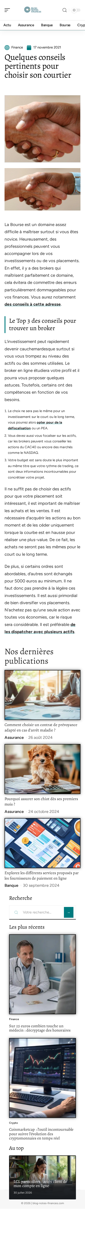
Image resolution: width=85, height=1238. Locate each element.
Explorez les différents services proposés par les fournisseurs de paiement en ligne (42, 875)
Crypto (13, 1122)
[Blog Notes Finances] (32, 10)
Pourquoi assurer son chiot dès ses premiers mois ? (41, 801)
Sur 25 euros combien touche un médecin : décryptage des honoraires (39, 1028)
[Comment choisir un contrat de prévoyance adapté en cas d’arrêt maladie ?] (42, 695)
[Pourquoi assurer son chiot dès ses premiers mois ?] (42, 769)
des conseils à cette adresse (33, 304)
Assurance (14, 737)
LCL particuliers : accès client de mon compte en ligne (40, 1184)
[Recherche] (64, 10)
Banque (11, 885)
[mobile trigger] (8, 10)
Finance (14, 1019)
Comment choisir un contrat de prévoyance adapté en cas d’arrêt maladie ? (41, 727)
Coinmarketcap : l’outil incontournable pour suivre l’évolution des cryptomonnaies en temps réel (41, 1134)
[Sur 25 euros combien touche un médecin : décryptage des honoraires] (42, 974)
